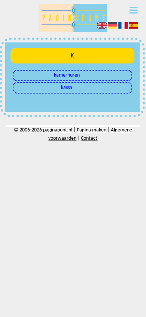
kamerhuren (67, 75)
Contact (89, 138)
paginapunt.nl (57, 130)
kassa (66, 88)
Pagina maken (91, 130)
